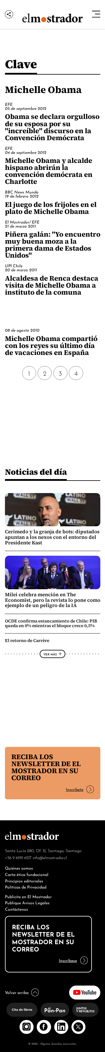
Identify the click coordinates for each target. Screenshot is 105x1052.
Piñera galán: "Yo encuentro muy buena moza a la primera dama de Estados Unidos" (52, 244)
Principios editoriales (24, 880)
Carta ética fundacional (26, 874)
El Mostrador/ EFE (22, 222)
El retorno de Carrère (27, 640)
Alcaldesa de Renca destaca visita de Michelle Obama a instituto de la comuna (51, 285)
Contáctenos (16, 909)
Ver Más (50, 654)
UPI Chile (13, 265)
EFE (9, 104)
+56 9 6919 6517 (18, 857)
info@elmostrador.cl (50, 857)
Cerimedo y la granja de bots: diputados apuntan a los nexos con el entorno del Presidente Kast (52, 537)
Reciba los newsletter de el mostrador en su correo (46, 767)
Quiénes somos (19, 867)
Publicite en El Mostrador (28, 896)
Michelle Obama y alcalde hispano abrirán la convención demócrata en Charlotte (48, 171)
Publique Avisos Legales (27, 902)
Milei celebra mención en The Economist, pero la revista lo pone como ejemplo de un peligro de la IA (52, 600)
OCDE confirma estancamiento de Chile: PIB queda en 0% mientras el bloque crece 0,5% (51, 623)
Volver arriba (17, 992)
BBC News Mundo (21, 192)
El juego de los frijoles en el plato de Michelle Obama (51, 208)
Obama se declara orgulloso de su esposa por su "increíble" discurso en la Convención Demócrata (52, 127)
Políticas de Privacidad (25, 886)
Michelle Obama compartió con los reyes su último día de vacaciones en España (51, 345)
